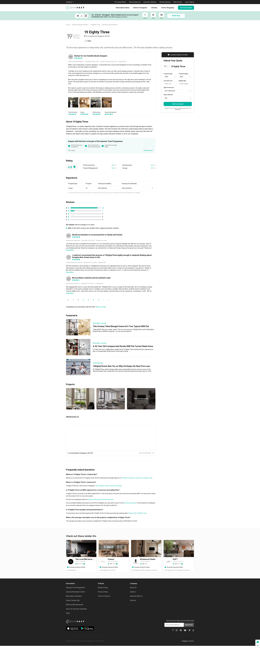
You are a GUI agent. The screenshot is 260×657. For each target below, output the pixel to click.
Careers (133, 592)
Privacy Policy (103, 592)
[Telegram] (189, 630)
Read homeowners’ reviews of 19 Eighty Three (137, 478)
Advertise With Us (136, 596)
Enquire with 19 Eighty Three (137, 513)
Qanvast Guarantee (164, 2)
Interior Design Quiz (134, 2)
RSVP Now (176, 16)
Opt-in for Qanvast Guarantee (76, 609)
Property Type (168, 73)
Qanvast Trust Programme (75, 588)
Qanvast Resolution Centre (75, 592)
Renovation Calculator (150, 2)
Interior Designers (140, 8)
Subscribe (189, 625)
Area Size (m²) (168, 80)
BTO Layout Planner (120, 2)
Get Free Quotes (186, 8)
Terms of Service (104, 596)
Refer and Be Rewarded (74, 605)
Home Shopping (167, 8)
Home (68, 24)
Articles (154, 8)
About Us (133, 588)
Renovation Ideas (122, 8)
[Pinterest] (181, 630)
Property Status (183, 73)
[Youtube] (185, 630)
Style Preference (169, 87)
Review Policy (103, 588)
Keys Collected (168, 94)
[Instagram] (177, 630)
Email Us (133, 600)
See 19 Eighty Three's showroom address (108, 486)
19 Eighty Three (95, 24)
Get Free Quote (177, 104)
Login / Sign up (189, 2)
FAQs (68, 613)
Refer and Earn (177, 2)
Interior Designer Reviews (80, 24)
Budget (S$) (182, 80)
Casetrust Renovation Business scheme (100, 499)
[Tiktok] (193, 630)
